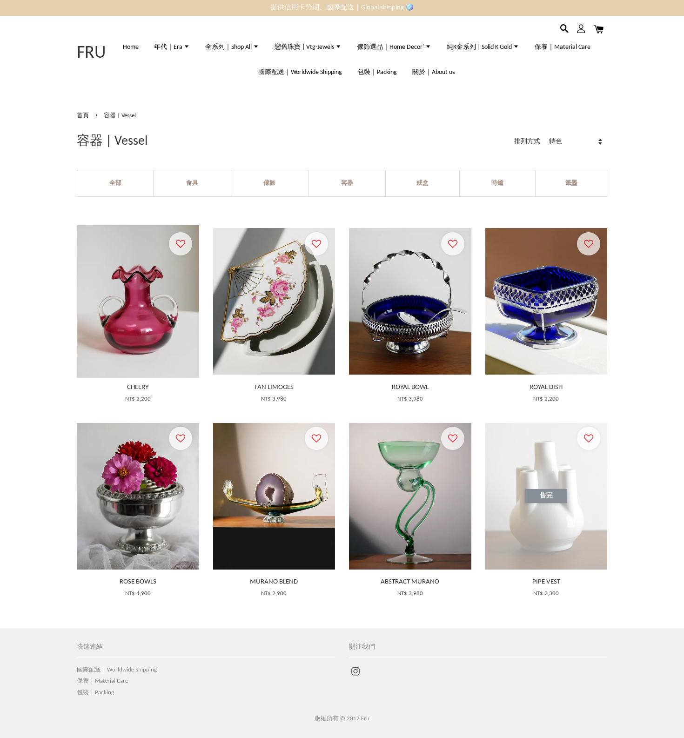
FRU (91, 53)
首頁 (83, 116)
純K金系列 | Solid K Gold (480, 47)
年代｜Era (169, 47)
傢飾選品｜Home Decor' (391, 47)
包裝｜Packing (377, 72)
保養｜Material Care (562, 47)
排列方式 (527, 142)
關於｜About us (433, 72)
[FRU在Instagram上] (355, 676)
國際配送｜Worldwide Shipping (300, 72)
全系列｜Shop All (229, 47)
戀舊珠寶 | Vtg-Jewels (305, 47)
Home (131, 47)
